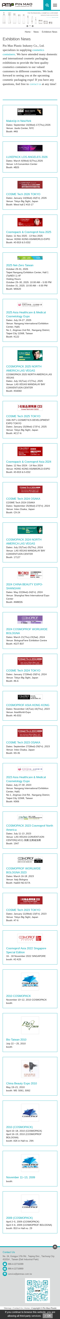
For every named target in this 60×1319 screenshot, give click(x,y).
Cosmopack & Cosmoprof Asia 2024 (28, 461)
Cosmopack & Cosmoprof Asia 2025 (28, 232)
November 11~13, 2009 (20, 1177)
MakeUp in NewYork (18, 121)
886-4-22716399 (15, 1264)
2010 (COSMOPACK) (19, 1127)
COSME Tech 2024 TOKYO (23, 670)
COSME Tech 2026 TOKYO (23, 194)
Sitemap (7, 1308)
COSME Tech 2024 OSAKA (23, 498)
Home (27, 32)
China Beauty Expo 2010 (21, 1083)
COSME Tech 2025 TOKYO (23, 416)
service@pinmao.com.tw (20, 1274)
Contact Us (18, 1308)
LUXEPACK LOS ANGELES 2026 (27, 157)
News (36, 32)
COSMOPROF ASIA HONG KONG (27, 705)
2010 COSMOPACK (18, 996)
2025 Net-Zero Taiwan (19, 265)
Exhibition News (49, 32)
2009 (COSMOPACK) (19, 1217)
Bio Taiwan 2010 (16, 1039)
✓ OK (47, 1315)
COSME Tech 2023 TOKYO (23, 910)
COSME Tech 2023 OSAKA (23, 742)
